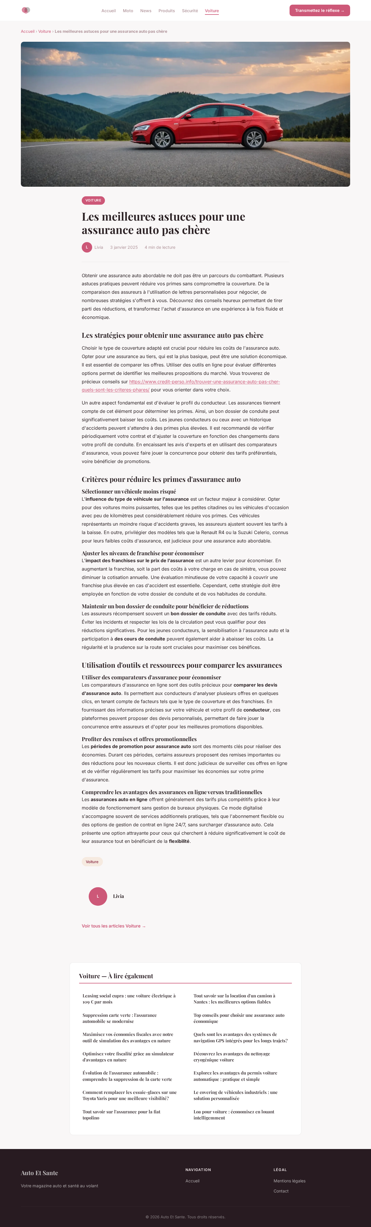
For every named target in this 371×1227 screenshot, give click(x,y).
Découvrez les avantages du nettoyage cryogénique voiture (232, 1057)
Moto (128, 10)
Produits (167, 10)
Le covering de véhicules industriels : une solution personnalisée (236, 1095)
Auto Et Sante (39, 1172)
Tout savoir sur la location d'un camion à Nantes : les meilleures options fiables (234, 999)
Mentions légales (289, 1180)
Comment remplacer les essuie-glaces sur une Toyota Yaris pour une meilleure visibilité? (130, 1095)
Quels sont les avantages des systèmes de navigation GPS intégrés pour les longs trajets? (241, 1037)
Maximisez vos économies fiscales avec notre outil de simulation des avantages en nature (128, 1037)
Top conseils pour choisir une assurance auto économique (239, 1018)
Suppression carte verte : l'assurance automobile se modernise (120, 1018)
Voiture (212, 10)
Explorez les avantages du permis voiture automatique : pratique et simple (235, 1076)
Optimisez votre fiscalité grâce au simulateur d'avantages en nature (128, 1057)
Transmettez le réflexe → (320, 10)
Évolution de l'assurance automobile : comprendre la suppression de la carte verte (127, 1076)
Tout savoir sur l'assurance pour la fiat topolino (121, 1115)
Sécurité (190, 10)
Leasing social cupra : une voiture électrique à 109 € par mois (129, 999)
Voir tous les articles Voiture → (114, 926)
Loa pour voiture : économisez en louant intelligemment (234, 1115)
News (146, 10)
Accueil (108, 10)
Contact (281, 1190)
